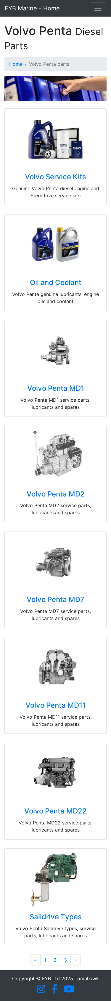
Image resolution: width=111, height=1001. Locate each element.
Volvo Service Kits (55, 176)
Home (15, 64)
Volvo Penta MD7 (55, 599)
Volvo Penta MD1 (55, 388)
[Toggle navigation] (98, 8)
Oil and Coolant (55, 282)
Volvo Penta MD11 (55, 705)
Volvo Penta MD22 (55, 811)
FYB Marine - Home (32, 8)
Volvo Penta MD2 (56, 494)
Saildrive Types (56, 916)
